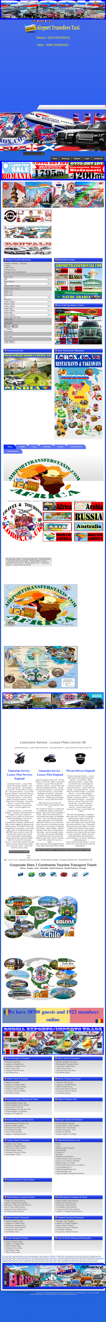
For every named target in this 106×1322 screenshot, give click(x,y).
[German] (99, 1256)
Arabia (22, 447)
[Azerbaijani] (23, 1256)
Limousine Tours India (14, 1248)
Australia (47, 447)
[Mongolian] (86, 1258)
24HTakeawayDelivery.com (37, 1294)
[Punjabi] (11, 1261)
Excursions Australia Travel (16, 1128)
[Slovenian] (41, 1261)
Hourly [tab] (8, 266)
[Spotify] (81, 1109)
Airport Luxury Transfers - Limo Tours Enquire (53, 850)
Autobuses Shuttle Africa (65, 1066)
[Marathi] (82, 1258)
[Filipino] (82, 1256)
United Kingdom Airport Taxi (16, 1103)
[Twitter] (61, 1104)
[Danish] (68, 1256)
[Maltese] (74, 1258)
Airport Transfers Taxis (68, 1292)
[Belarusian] (31, 1256)
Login (87, 159)
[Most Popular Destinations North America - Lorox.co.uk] (40, 999)
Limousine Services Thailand (67, 1228)
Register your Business (65, 1156)
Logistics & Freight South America (69, 1211)
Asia (34, 447)
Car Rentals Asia (12, 1073)
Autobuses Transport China (16, 1225)
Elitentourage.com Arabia (65, 1163)
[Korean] (52, 1258)
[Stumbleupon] (66, 1109)
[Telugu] (67, 1261)
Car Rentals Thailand (64, 1230)
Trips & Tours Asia (12, 1068)
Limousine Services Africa (66, 1070)
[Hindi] (23, 1258)
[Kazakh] (48, 1258)
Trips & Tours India (13, 1252)
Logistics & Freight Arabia (15, 1085)
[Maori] (78, 1258)
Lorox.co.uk (39, 1292)
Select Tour (8, 293)
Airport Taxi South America (66, 1203)
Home (55, 159)
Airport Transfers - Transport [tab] (16, 263)
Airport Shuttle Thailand (65, 1225)
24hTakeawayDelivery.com (66, 1169)
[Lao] (59, 1258)
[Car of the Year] (78, 344)
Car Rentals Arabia (13, 1093)
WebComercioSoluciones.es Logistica (70, 1165)
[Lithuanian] (66, 1258)
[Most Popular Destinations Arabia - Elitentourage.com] (40, 688)
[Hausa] (11, 1258)
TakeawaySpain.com (64, 1171)
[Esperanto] (75, 1256)
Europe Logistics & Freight (66, 1134)
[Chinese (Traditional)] (55, 1256)
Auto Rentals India (12, 1250)
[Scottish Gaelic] (26, 1261)
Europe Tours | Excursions (66, 1128)
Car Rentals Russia (63, 1093)
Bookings (65, 159)
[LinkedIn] (91, 1104)
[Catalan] (38, 1256)
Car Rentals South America (66, 1207)
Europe (60, 447)
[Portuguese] (7, 1261)
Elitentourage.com (81, 1292)
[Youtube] (71, 1104)
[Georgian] (95, 1256)
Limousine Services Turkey (16, 1152)
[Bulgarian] (34, 1256)
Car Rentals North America (14, 1211)
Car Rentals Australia (13, 1130)
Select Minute (9, 282)
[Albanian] (12, 1256)
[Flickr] (86, 1109)
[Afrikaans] (8, 1256)
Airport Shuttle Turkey (14, 1150)
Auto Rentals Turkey (13, 1154)
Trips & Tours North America (14, 1207)
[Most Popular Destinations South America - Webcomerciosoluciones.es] (40, 938)
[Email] (71, 1109)
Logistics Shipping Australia (16, 1134)
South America (12, 451)
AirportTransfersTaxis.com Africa (68, 1159)
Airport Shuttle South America (67, 1201)
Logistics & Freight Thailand (66, 1223)
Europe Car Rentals (63, 1132)
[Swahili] (56, 1261)
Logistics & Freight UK (14, 1113)
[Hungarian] (27, 1258)
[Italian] (41, 1258)
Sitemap (59, 1154)
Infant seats (8, 308)
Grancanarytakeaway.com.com (67, 1294)
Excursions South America (66, 1205)
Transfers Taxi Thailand (65, 1221)
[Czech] (64, 1256)
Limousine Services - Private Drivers (36, 559)
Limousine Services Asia (15, 1070)
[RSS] (76, 1109)
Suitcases (8, 299)
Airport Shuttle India (13, 1246)
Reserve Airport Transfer (65, 1148)
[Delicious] (96, 1104)
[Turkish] (74, 1261)
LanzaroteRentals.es (64, 1167)
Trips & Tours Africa (63, 1068)
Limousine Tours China (14, 1230)
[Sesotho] (33, 1261)
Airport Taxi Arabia (12, 1082)
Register (77, 159)
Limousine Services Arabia (15, 1091)
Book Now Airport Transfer (80, 850)
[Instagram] (81, 1104)
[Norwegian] (94, 1258)
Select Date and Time (12, 317)
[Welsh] (92, 1261)
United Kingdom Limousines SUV (18, 1109)
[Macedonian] (70, 1258)
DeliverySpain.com (51, 1294)
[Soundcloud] (76, 1104)
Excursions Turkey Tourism (16, 1148)
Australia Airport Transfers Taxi (17, 1123)
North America (76, 447)
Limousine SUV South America (67, 1209)
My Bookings (61, 1150)
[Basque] (27, 1256)
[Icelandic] (31, 1258)
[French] (88, 1256)
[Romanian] (15, 1261)
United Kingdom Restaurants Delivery (70, 1173)
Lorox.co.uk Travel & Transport (68, 1161)
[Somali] (44, 1261)
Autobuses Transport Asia (15, 1066)
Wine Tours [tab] (10, 268)
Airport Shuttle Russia (64, 1087)
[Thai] (71, 1261)
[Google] (66, 1104)
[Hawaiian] (15, 1258)
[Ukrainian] (78, 1261)
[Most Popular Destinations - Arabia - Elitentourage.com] (78, 298)
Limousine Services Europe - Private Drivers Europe (27, 561)
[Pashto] (98, 1258)
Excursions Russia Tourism (66, 1089)
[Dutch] (71, 1256)
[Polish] (4, 1261)
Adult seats (8, 295)
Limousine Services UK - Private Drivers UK (22, 563)
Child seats (8, 313)
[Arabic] (15, 1256)
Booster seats (9, 304)
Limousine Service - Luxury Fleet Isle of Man (50, 798)
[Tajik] (64, 1261)
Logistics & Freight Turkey (15, 1146)
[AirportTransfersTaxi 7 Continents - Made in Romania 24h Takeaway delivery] (53, 541)
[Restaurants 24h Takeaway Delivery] (27, 221)
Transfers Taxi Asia (13, 1062)
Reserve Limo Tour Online (19, 852)
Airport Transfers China (14, 1221)
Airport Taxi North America (15, 1201)
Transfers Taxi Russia (64, 1082)
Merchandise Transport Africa (67, 1064)
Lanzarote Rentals (93, 1292)
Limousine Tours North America (15, 1209)
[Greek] (4, 1258)
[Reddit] (61, 1109)
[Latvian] (63, 1258)
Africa (9, 447)
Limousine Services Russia (66, 1091)
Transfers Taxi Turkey (14, 1144)
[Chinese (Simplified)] (48, 1256)
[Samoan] (22, 1261)
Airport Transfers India (14, 1242)
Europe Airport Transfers (65, 1123)
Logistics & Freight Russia (66, 1085)
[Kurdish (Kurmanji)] (56, 1258)
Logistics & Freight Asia (14, 1064)
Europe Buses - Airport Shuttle (67, 1126)
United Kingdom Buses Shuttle (17, 1105)
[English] (4, 1256)
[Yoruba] (96, 1261)
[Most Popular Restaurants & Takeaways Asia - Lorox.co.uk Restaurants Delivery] (78, 437)
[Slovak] (37, 1261)
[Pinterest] (86, 1104)
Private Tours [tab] (11, 270)
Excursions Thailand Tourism (67, 1232)
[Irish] (38, 1258)
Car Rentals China (12, 1232)
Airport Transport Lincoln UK (46, 780)
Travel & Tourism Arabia (15, 1089)
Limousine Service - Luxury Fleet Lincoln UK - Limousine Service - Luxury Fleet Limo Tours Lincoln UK (53, 748)
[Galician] (91, 1256)
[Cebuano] (42, 1256)
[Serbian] (30, 1261)
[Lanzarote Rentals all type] (27, 254)
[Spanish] (48, 1261)
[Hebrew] (20, 1258)
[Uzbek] (85, 1261)
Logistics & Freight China (15, 1223)
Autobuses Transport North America (17, 1205)
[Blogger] (56, 1109)
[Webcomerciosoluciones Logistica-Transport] (27, 237)
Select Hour (8, 277)
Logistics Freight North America (16, 1203)
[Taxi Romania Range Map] (53, 708)
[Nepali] (90, 1258)
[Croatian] (60, 1256)
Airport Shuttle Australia (14, 1126)
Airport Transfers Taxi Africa (66, 1062)
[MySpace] (91, 1109)
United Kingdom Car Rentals (16, 1111)
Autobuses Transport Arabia (16, 1087)
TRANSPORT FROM (12, 286)
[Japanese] (44, 1258)
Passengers (8, 331)
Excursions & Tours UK (14, 1107)
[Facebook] (56, 1104)
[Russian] (18, 1261)
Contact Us (98, 159)
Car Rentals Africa (63, 1073)
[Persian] (101, 1258)
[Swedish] (60, 1261)
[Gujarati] (8, 1258)
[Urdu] (81, 1261)
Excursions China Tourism (15, 1228)
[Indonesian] (34, 1258)
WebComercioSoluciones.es (52, 1292)
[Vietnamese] (88, 1261)
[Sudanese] (52, 1261)
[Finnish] (85, 1256)
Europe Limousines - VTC (65, 1130)
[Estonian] (79, 1256)
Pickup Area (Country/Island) (14, 272)
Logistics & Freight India (15, 1244)
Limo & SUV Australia (14, 1132)
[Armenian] (19, 1256)
